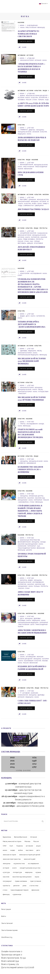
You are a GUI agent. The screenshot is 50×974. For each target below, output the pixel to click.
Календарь (6, 778)
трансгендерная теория (19, 890)
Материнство (31, 613)
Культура (37, 90)
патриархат (38, 500)
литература (43, 97)
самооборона (23, 502)
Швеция (30, 243)
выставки (23, 199)
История (30, 55)
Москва (45, 661)
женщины (40, 130)
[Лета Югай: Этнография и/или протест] (8, 232)
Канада (41, 424)
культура (34, 97)
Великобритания (26, 165)
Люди (45, 90)
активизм (26, 693)
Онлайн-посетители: (11, 951)
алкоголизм (24, 273)
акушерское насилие (28, 233)
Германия (32, 199)
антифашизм (31, 657)
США (31, 241)
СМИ (4, 846)
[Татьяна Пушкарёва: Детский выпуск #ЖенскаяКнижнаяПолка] (8, 315)
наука (22, 27)
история (42, 201)
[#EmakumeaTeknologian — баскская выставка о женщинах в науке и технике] (8, 59)
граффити (24, 130)
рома (24, 886)
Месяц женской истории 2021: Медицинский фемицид (32, 361)
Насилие (21, 22)
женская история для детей (36, 95)
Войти (3, 916)
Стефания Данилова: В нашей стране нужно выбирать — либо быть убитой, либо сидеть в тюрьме (30, 510)
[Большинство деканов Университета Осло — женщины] (8, 460)
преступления (30, 27)
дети (28, 316)
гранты (22, 424)
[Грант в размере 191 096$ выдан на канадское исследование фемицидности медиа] (8, 432)
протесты (39, 239)
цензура (29, 550)
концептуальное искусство (30, 868)
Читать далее (26, 41)
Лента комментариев (9, 930)
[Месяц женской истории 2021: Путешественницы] (8, 386)
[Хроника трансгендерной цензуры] (8, 539)
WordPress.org (6, 937)
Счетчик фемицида (10, 751)
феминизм (28, 169)
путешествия (43, 391)
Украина (19, 846)
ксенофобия (28, 661)
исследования (36, 273)
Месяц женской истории (12, 841)
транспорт (22, 393)
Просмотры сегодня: (11, 955)
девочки (32, 130)
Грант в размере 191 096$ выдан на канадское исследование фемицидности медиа (30, 433)
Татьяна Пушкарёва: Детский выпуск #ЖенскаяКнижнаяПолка (31, 324)
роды (20, 205)
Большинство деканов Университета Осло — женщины (30, 469)
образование (31, 463)
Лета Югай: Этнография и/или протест (31, 248)
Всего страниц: (8, 964)
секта (32, 624)
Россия (28, 100)
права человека (29, 239)
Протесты (43, 228)
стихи (34, 100)
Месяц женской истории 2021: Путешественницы (32, 398)
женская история (27, 60)
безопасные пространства (30, 540)
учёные (37, 241)
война (22, 95)
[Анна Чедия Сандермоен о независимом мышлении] (8, 617)
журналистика (19, 863)
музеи (34, 203)
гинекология (42, 233)
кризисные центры (36, 496)
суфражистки (28, 205)
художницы (17, 894)
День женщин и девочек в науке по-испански (32, 138)
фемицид (41, 27)
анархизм (34, 693)
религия (16, 886)
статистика (33, 886)
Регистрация (6, 909)
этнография (38, 243)
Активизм (21, 55)
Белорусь (23, 580)
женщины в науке (41, 165)
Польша (37, 586)
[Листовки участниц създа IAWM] (8, 198)
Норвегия (21, 463)
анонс (22, 657)
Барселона (7, 837)
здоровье (23, 351)
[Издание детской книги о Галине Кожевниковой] (8, 655)
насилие (43, 237)
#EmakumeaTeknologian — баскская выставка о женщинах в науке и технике (31, 68)
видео (22, 316)
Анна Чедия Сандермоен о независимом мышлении (32, 631)
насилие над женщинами (22, 877)
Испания (38, 60)
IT (20, 693)
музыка (38, 872)
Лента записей (7, 923)
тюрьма (41, 100)
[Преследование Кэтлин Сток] (8, 173)
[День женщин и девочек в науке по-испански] (8, 129)
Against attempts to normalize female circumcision (28, 33)
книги (27, 97)
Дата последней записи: (12, 967)
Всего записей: (8, 961)
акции (38, 846)
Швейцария (39, 205)
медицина (32, 351)
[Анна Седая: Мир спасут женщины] (8, 579)
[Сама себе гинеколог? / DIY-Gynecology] (8, 692)
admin (22, 25)
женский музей (29, 859)
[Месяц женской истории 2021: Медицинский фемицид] (8, 349)
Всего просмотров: (10, 958)
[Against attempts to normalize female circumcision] (8, 26)
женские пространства (12, 859)
